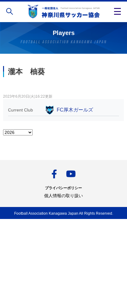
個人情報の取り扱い (63, 195)
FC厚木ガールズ (75, 109)
